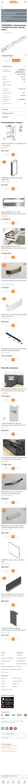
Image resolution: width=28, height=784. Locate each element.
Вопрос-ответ (16, 683)
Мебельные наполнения (9, 14)
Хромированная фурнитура (8, 666)
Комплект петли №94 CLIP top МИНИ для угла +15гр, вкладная (14, 144)
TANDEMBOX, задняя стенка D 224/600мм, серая (13, 560)
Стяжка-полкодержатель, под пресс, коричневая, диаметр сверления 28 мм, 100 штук (13, 424)
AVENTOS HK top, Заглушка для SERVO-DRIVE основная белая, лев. (13, 315)
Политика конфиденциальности (9, 750)
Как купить (4, 678)
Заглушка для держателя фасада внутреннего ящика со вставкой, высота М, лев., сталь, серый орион (13, 629)
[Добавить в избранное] (25, 60)
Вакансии (19, 666)
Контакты (15, 686)
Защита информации (22, 663)
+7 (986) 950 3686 (9, 733)
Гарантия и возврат (17, 681)
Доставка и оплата (17, 678)
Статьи (3, 681)
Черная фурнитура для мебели (8, 669)
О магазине (19, 655)
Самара (6, 737)
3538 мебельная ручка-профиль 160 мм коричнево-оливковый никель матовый (12, 526)
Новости (3, 683)
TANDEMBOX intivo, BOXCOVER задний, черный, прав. (12, 178)
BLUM (3, 10)
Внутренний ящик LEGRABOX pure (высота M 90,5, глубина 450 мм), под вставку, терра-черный (13, 390)
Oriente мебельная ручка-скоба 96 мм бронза (14, 280)
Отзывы (3, 686)
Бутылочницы (4, 672)
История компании (21, 658)
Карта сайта (19, 669)
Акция (4, 20)
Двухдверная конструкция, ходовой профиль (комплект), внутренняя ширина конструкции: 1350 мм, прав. (14, 349)
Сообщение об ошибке (6, 689)
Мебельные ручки (7, 17)
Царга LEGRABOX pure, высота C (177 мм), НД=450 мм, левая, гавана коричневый (13, 595)
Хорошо (22, 777)
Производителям (21, 661)
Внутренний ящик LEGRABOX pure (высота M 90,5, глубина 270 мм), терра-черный (13, 458)
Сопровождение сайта (6, 745)
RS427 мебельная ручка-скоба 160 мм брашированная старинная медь (12, 492)
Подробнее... (4, 777)
